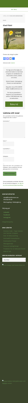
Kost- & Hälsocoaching (10, 236)
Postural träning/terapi (11, 246)
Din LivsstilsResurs (14, 3)
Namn (5, 141)
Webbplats (5, 156)
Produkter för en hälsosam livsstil (14, 249)
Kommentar (6, 121)
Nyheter (13, 63)
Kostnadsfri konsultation (11, 238)
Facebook (6, 215)
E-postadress (6, 148)
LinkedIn (6, 212)
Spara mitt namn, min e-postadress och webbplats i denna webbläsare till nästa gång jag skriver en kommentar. (12, 167)
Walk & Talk (7, 251)
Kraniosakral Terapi (9, 241)
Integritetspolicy (7, 222)
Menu (15, 9)
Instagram (6, 217)
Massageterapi (8, 243)
